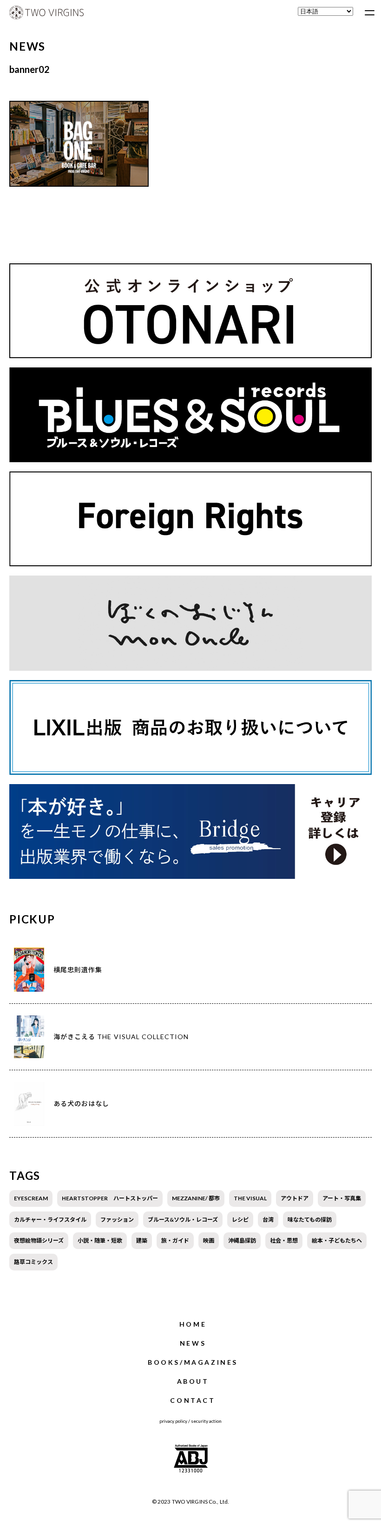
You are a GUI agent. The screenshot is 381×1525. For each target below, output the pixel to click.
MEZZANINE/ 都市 (196, 1198)
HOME (192, 1324)
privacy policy (173, 1421)
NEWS (193, 1343)
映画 (208, 1240)
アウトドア (295, 1198)
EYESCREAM (31, 1198)
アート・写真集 (341, 1198)
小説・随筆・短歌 (100, 1240)
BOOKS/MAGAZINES (193, 1362)
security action (206, 1421)
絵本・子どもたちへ (337, 1240)
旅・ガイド (175, 1240)
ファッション (117, 1219)
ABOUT (193, 1381)
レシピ (240, 1219)
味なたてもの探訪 (310, 1219)
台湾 (268, 1219)
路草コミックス (33, 1261)
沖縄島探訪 (242, 1240)
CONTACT (192, 1400)
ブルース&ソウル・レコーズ (183, 1219)
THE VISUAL (250, 1198)
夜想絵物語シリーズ (39, 1240)
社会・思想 (284, 1240)
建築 (141, 1240)
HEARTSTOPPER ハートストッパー (110, 1198)
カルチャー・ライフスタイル (50, 1219)
